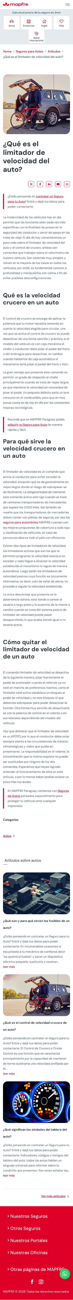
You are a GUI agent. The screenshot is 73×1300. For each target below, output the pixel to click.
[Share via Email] (58, 184)
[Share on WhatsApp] (67, 184)
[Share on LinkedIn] (49, 184)
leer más (9, 967)
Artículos (54, 51)
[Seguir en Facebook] (32, 1282)
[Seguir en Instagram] (41, 1282)
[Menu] (68, 5)
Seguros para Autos (29, 51)
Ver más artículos (53, 1196)
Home (7, 51)
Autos (7, 836)
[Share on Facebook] (40, 184)
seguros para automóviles (20, 522)
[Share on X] (31, 184)
